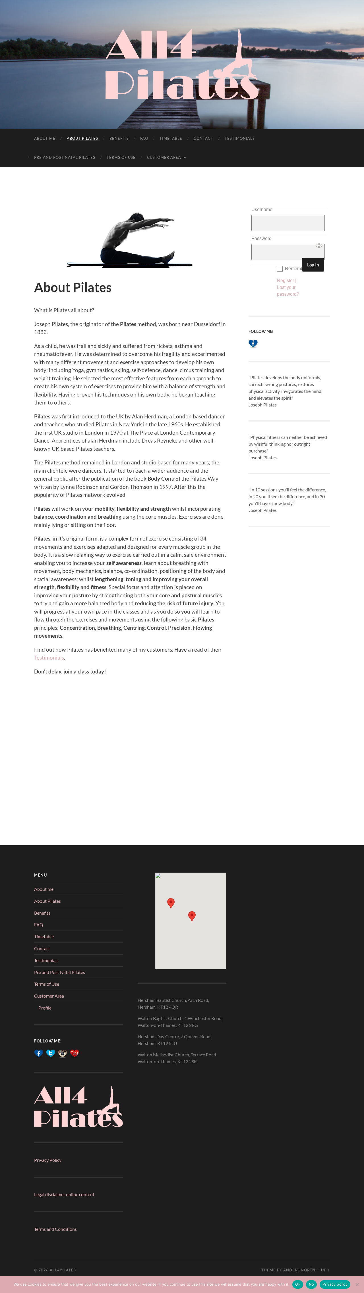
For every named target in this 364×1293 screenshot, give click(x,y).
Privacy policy (335, 1284)
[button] (171, 903)
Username (261, 209)
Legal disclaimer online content (64, 1194)
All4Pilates (63, 1270)
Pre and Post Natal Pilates (64, 157)
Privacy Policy (47, 1160)
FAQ (144, 138)
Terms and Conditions (55, 1229)
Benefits (119, 138)
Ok (297, 1284)
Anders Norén (299, 1270)
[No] (357, 1284)
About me (44, 138)
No (311, 1284)
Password (261, 238)
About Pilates (82, 138)
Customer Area (164, 157)
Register (285, 280)
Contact (203, 138)
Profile (44, 1007)
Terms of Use (121, 157)
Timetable (171, 138)
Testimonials (240, 138)
